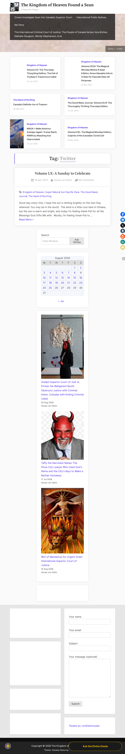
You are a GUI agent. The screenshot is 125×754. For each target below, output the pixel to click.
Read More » (26, 220)
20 (62, 282)
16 (80, 277)
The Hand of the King (24, 100)
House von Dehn (63, 179)
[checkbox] (8, 746)
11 (50, 277)
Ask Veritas (77, 241)
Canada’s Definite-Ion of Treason (30, 104)
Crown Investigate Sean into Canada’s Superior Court (43, 17)
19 (56, 282)
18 (50, 282)
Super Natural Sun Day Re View (62, 192)
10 (44, 277)
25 (50, 287)
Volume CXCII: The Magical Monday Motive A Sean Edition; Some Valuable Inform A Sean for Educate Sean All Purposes (97, 73)
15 (74, 277)
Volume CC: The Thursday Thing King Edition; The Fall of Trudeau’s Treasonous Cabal (42, 73)
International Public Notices (91, 17)
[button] (122, 214)
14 (68, 277)
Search (45, 235)
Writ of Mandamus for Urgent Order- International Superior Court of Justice (62, 561)
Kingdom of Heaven (37, 65)
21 (68, 282)
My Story (19, 25)
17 (44, 282)
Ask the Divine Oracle (95, 746)
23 (80, 282)
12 (56, 277)
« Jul (61, 301)
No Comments (86, 180)
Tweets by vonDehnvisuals (84, 725)
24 (44, 287)
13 (62, 277)
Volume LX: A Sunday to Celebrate (62, 173)
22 (74, 282)
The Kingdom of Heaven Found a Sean (57, 5)
